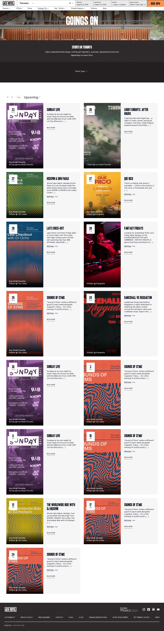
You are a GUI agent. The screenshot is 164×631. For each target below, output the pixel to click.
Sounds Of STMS (56, 297)
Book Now (155, 3)
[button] (84, 4)
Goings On (42, 8)
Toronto (24, 3)
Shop (30, 8)
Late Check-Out (55, 228)
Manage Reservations (98, 617)
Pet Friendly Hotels (142, 617)
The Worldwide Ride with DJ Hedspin (61, 506)
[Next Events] (12, 97)
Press (157, 617)
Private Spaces (77, 8)
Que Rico (128, 178)
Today (19, 97)
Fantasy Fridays (133, 228)
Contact (59, 617)
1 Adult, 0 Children (119, 5)
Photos (94, 8)
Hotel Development (120, 617)
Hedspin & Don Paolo (58, 178)
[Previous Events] (7, 97)
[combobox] (138, 5)
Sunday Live (53, 109)
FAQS (71, 617)
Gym (105, 8)
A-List (81, 617)
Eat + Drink (59, 8)
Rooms (5, 8)
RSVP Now (50, 197)
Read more (51, 128)
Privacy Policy (27, 617)
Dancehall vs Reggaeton (138, 297)
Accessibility (9, 617)
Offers (19, 8)
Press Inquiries (44, 617)
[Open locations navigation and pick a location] (33, 3)
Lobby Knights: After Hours (136, 111)
